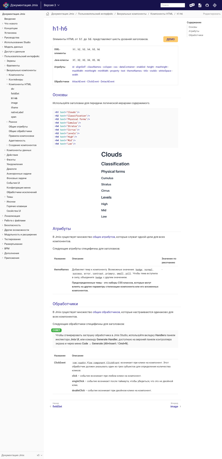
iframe (14, 107)
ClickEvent (93, 81)
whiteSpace (165, 70)
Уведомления (15, 164)
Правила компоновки (21, 135)
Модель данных (13, 46)
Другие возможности (16, 230)
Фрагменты (13, 65)
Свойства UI (14, 210)
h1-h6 (14, 98)
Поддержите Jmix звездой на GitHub (207, 5)
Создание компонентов (23, 145)
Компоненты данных (19, 150)
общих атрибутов (104, 236)
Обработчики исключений (22, 192)
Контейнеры (16, 79)
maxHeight (161, 66)
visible (153, 70)
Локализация (12, 216)
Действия (12, 154)
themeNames (134, 70)
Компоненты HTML (20, 84)
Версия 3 (50, 5)
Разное (13, 121)
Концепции (11, 28)
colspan (107, 66)
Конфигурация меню (19, 187)
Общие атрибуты (18, 126)
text (123, 70)
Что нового (11, 23)
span (13, 116)
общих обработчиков (106, 312)
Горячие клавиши (17, 206)
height (150, 66)
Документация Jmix (23, 5)
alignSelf (80, 66)
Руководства (11, 37)
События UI (13, 182)
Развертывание (13, 244)
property (114, 70)
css (116, 66)
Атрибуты (194, 31)
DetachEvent (107, 81)
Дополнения (11, 253)
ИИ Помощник (192, 5)
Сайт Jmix (214, 5)
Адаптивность (17, 140)
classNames (94, 66)
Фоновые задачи (16, 178)
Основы (193, 27)
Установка (10, 32)
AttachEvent (78, 81)
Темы (10, 196)
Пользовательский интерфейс (21, 56)
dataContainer (127, 66)
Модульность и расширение (20, 234)
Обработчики (196, 35)
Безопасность (12, 225)
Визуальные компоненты (21, 70)
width (75, 74)
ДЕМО (171, 39)
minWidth (103, 70)
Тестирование (12, 239)
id (73, 66)
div (12, 88)
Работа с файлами (15, 220)
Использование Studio (17, 42)
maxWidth (77, 70)
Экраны (11, 60)
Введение (10, 18)
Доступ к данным (14, 51)
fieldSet (15, 93)
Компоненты (16, 74)
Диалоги (12, 168)
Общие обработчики (20, 131)
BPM (6, 248)
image (14, 102)
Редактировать (212, 13)
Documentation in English (200, 5)
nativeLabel (17, 112)
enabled (141, 66)
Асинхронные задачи (19, 173)
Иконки (11, 201)
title (146, 70)
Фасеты (11, 159)
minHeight (90, 70)
